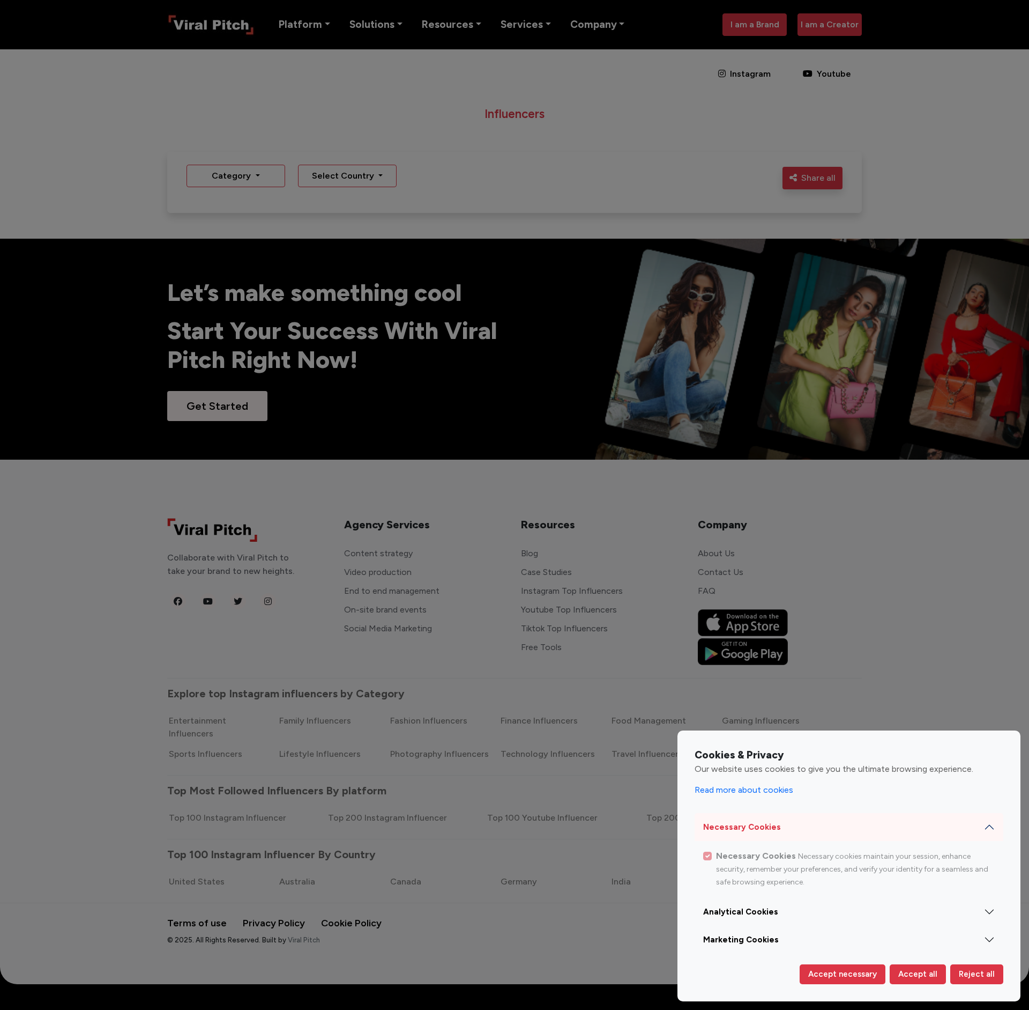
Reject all (977, 974)
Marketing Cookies (741, 940)
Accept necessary (842, 974)
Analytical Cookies (740, 912)
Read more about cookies (744, 790)
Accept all (917, 974)
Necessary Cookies (742, 827)
